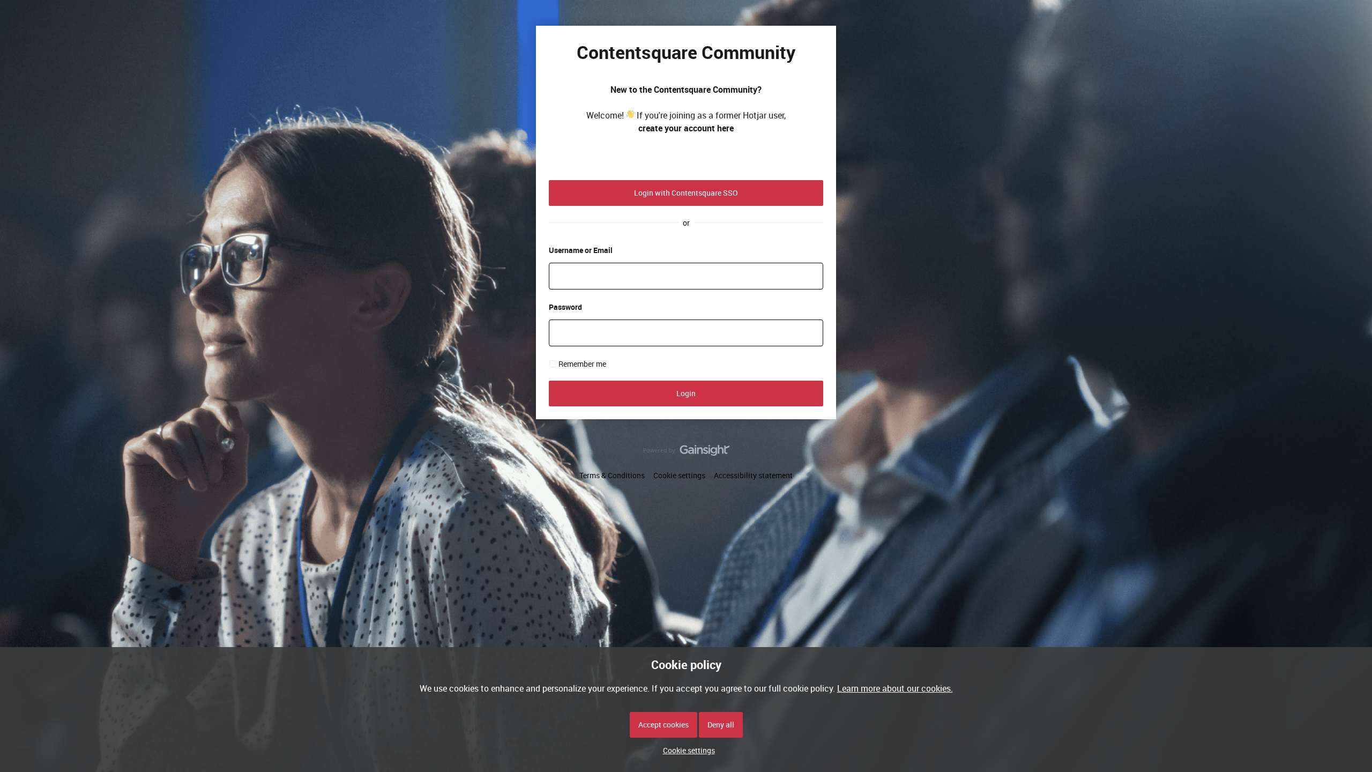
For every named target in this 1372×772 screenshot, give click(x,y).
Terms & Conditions (612, 475)
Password (565, 307)
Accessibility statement (753, 475)
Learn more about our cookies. (895, 688)
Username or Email (581, 250)
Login (686, 393)
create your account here (686, 128)
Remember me (582, 364)
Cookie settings (679, 475)
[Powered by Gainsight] (686, 453)
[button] (686, 750)
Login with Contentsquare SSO (686, 193)
